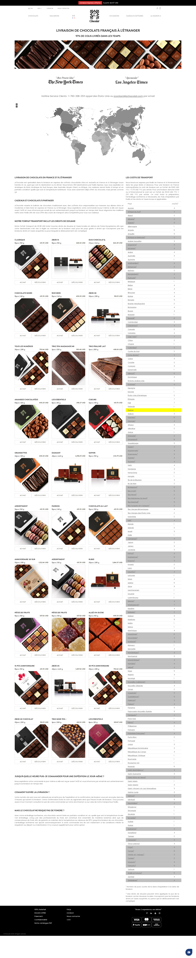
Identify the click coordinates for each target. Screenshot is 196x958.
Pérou (131, 722)
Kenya (131, 553)
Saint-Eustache (134, 774)
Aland (130, 215)
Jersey (130, 546)
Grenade (132, 436)
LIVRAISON (50, 8)
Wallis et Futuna (135, 873)
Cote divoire (133, 355)
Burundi (131, 318)
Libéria (130, 583)
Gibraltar (131, 428)
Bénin (130, 289)
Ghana (131, 425)
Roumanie (132, 759)
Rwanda (131, 766)
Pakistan (132, 700)
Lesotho (131, 572)
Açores (131, 208)
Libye (130, 586)
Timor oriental (134, 843)
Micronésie (133, 638)
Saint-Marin (132, 781)
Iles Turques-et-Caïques (138, 505)
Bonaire (131, 300)
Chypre (131, 344)
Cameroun (133, 325)
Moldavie (132, 641)
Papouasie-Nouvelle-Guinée (140, 711)
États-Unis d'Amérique (137, 395)
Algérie (131, 223)
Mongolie (131, 649)
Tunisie (131, 858)
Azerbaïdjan (133, 263)
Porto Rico (132, 737)
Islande (131, 528)
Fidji (129, 403)
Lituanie (131, 594)
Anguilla (131, 234)
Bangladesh (133, 274)
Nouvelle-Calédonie (136, 682)
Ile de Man (132, 483)
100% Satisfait (40, 909)
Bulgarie (131, 314)
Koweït (131, 564)
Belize (130, 285)
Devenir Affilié (40, 913)
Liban (130, 579)
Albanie (131, 219)
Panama (131, 707)
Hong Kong (132, 472)
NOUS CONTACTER (63, 8)
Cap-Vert (132, 336)
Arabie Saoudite (134, 241)
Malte (130, 623)
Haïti (130, 465)
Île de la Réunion (135, 480)
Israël (130, 531)
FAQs (69, 909)
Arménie (132, 248)
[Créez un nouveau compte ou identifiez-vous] (157, 8)
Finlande (131, 406)
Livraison (70, 913)
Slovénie (131, 814)
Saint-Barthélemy (136, 770)
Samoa (131, 796)
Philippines (132, 726)
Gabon (131, 414)
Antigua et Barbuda (136, 237)
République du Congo (137, 752)
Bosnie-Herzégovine (136, 303)
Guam (131, 447)
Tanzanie (132, 840)
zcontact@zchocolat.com (128, 96)
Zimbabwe (133, 880)
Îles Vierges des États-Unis (139, 513)
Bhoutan (131, 292)
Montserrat (132, 656)
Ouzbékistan (133, 696)
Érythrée (132, 384)
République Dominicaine (138, 748)
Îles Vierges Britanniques (138, 509)
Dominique (132, 377)
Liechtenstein (133, 590)
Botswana (132, 307)
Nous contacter (73, 916)
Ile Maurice (132, 487)
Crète (130, 358)
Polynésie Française (136, 733)
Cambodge (133, 322)
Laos (130, 568)
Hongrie (131, 476)
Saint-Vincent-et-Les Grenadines (142, 788)
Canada (131, 329)
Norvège (131, 678)
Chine (130, 340)
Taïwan (131, 836)
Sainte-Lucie (133, 792)
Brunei (130, 311)
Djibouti (131, 373)
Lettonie (131, 575)
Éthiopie (131, 399)
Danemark (132, 369)
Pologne (131, 730)
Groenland (132, 439)
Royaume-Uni (133, 763)
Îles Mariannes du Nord (138, 498)
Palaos (131, 704)
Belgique (131, 281)
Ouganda (132, 693)
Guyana (131, 461)
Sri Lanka (132, 818)
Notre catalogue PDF (43, 923)
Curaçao (131, 366)
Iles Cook (132, 491)
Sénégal (131, 799)
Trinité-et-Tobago (136, 854)
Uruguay (132, 862)
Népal (131, 667)
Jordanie (131, 550)
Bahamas (132, 267)
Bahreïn (131, 270)
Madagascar (133, 605)
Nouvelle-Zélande (135, 685)
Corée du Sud (133, 351)
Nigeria (131, 674)
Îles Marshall (133, 502)
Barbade (132, 278)
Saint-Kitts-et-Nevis (137, 777)
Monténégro (133, 652)
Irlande (131, 524)
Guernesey (133, 454)
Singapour (132, 807)
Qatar (130, 744)
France (131, 410)
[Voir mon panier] (160, 8)
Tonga (131, 851)
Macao (131, 601)
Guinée (131, 458)
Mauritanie (132, 634)
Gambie (131, 417)
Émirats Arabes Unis (136, 381)
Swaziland (132, 832)
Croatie (131, 362)
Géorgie (131, 421)
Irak (129, 520)
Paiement (38, 916)
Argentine (132, 245)
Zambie (131, 877)
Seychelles (133, 803)
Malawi (131, 616)
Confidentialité (40, 919)
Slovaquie (132, 810)
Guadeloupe (133, 443)
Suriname (132, 829)
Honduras (132, 469)
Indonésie (132, 516)
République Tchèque (136, 755)
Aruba (130, 252)
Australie (131, 256)
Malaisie (131, 612)
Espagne (131, 388)
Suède (130, 821)
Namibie (132, 663)
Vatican (131, 869)
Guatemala (133, 450)
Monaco (131, 645)
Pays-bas (132, 718)
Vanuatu (132, 865)
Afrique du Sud (134, 212)
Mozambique (134, 660)
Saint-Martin (133, 785)
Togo (130, 847)
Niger (130, 671)
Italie (130, 535)
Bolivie (130, 296)
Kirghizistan (133, 557)
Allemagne (132, 226)
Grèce (130, 432)
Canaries (131, 333)
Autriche (131, 259)
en (32, 8)
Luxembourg (133, 597)
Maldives (131, 619)
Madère (131, 608)
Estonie (131, 392)
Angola (131, 230)
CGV (69, 919)
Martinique (132, 630)
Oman (130, 689)
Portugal (131, 741)
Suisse (130, 825)
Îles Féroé (132, 494)
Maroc (130, 627)
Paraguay (132, 715)
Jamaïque (132, 539)
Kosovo (131, 561)
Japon (130, 542)
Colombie (132, 347)
